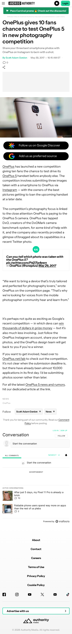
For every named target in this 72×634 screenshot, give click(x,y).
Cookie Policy (36, 585)
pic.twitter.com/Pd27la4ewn (26, 263)
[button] (36, 3)
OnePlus (8, 166)
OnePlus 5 (10, 176)
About (36, 540)
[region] (36, 476)
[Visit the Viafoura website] (62, 521)
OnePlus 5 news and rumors (45, 384)
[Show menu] (3, 3)
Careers (36, 558)
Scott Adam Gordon (16, 57)
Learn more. (60, 17)
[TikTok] (67, 594)
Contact (36, 549)
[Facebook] (4, 594)
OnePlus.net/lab (14, 359)
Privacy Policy (36, 576)
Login (65, 3)
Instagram (10, 190)
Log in (56, 430)
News (6, 399)
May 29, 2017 (47, 266)
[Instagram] (17, 594)
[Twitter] (42, 594)
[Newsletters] (55, 594)
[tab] (12, 455)
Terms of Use (36, 567)
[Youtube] (29, 594)
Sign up (63, 430)
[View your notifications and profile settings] (66, 455)
